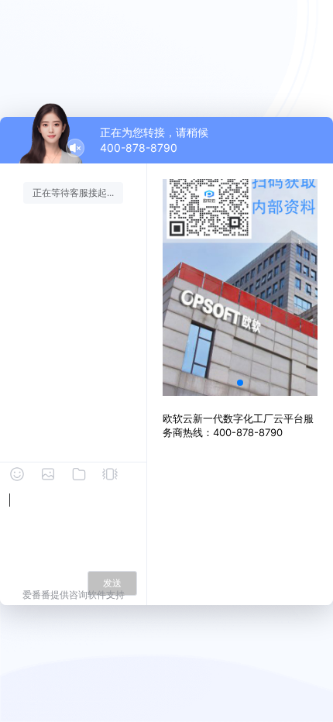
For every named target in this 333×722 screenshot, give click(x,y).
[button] (240, 383)
